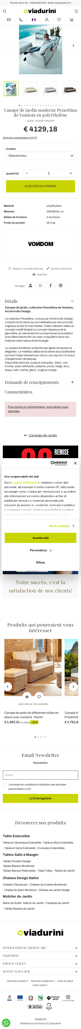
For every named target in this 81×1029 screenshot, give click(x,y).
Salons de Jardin (33, 902)
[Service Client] (21, 19)
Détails (11, 301)
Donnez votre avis (61, 268)
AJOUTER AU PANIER (40, 186)
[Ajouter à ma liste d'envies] (39, 696)
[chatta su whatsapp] (6, 1023)
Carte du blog (64, 981)
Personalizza (38, 550)
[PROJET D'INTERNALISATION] (25, 998)
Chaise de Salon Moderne (20, 890)
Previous (7, 45)
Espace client (14, 963)
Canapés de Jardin (42, 435)
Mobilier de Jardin (17, 896)
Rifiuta (40, 562)
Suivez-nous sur (16, 971)
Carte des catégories (42, 981)
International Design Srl (24, 948)
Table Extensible (16, 836)
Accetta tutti (41, 537)
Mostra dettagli (59, 525)
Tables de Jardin (64, 870)
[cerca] (4, 11)
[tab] (40, 301)
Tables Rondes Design (17, 861)
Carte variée (39, 985)
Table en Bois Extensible (58, 842)
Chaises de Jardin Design (54, 890)
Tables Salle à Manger (20, 855)
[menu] (76, 11)
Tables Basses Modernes (18, 865)
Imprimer (41, 274)
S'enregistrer (42, 798)
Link (27, 789)
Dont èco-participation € (20, 137)
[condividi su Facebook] (50, 286)
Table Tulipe (45, 870)
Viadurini (11, 956)
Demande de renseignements (32, 382)
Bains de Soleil (12, 902)
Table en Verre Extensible (19, 848)
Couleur (11, 148)
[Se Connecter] (47, 19)
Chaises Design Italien (21, 878)
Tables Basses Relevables (19, 870)
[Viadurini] (40, 11)
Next (73, 45)
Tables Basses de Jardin (19, 908)
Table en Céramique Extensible (22, 842)
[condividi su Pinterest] (60, 286)
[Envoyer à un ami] (30, 286)
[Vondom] (40, 244)
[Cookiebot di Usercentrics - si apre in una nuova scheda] (51, 463)
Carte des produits (17, 981)
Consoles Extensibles (51, 848)
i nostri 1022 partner (26, 482)
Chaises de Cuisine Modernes (48, 884)
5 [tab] (48, 739)
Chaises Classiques (15, 884)
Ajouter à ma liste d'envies (27, 268)
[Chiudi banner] (75, 463)
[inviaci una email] (9, 19)
